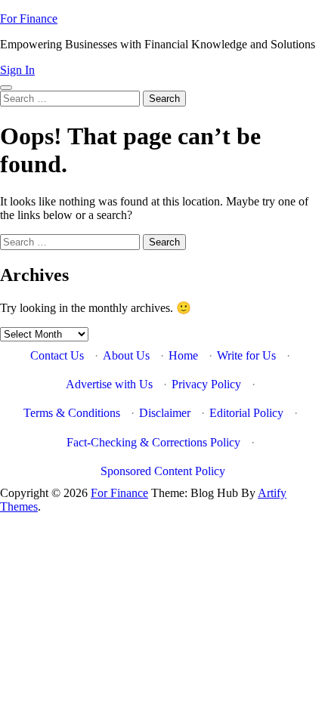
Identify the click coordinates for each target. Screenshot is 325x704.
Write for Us (246, 355)
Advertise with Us (109, 384)
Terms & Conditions (71, 412)
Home (183, 355)
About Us (126, 355)
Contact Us (57, 355)
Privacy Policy (206, 384)
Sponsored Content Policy (163, 471)
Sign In (17, 69)
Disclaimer (164, 412)
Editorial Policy (246, 412)
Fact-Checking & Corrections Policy (153, 442)
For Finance (28, 18)
